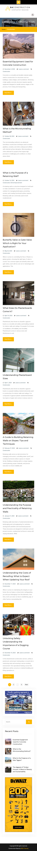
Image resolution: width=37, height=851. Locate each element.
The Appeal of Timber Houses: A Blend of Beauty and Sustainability (22, 769)
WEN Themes (24, 848)
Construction (6, 71)
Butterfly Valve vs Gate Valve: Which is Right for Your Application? (17, 243)
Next (26, 684)
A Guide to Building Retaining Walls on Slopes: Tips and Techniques (18, 440)
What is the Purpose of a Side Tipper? (22, 759)
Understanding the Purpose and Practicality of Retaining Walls (17, 508)
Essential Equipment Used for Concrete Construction (20, 742)
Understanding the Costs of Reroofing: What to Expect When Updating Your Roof (17, 576)
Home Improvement (16, 182)
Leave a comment (24, 69)
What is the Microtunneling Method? (22, 750)
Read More (8, 93)
